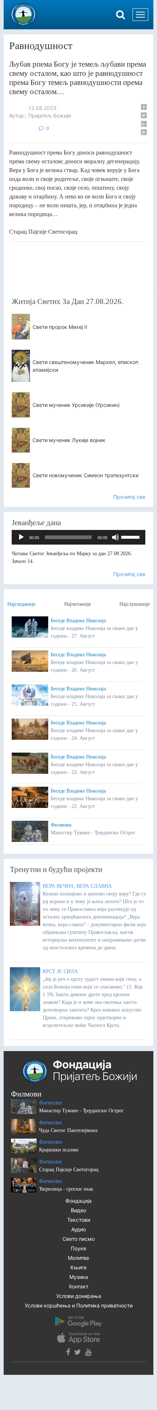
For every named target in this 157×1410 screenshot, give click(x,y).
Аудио (78, 1229)
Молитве (78, 1258)
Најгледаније (21, 604)
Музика (78, 1277)
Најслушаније (134, 604)
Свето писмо (78, 1239)
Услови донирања (78, 1296)
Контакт (78, 1286)
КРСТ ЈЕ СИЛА (60, 971)
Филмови (61, 825)
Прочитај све (129, 497)
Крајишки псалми (58, 1150)
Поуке (78, 1248)
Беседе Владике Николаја (78, 620)
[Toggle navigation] (140, 14)
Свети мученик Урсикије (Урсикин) (76, 405)
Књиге (78, 1267)
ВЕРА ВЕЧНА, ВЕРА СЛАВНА (77, 886)
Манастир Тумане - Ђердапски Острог (81, 1110)
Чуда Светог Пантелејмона (68, 1130)
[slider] (131, 536)
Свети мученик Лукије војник (69, 440)
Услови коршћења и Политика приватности (79, 1305)
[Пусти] (21, 537)
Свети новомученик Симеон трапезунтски (85, 475)
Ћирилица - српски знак (66, 1189)
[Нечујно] (115, 537)
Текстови (78, 1220)
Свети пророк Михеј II (59, 327)
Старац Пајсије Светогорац (69, 1169)
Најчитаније (77, 604)
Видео (78, 1210)
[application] (78, 537)
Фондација (78, 1201)
